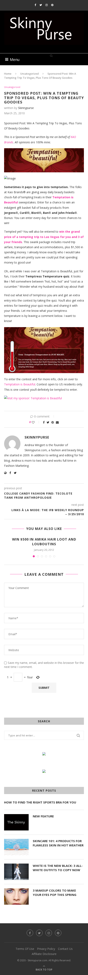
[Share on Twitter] (48, 422)
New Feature (43, 816)
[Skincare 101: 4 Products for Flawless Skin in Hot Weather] (16, 847)
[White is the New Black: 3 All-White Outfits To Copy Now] (16, 872)
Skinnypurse (26, 108)
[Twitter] (40, 5)
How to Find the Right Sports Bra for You (40, 802)
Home (7, 73)
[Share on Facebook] (44, 422)
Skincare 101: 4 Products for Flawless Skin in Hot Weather (58, 843)
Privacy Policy (46, 949)
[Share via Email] (57, 422)
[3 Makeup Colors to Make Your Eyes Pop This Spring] (16, 896)
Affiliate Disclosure (44, 954)
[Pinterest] (52, 5)
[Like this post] (36, 422)
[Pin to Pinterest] (52, 422)
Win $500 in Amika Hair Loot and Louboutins (44, 541)
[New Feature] (16, 822)
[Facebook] (35, 5)
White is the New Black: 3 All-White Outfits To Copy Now (58, 868)
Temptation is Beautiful (19, 384)
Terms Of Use (25, 949)
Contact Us (65, 949)
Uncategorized (29, 73)
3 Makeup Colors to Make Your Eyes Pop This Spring (54, 892)
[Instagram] (46, 5)
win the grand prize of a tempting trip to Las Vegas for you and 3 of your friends (44, 237)
